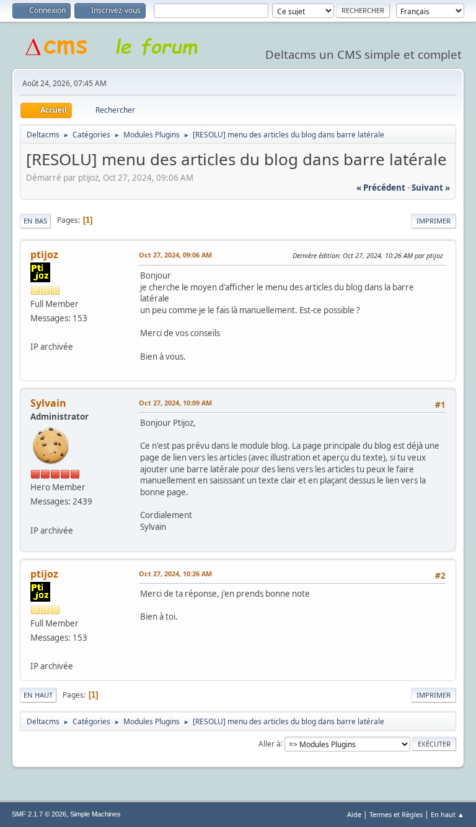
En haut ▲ (447, 814)
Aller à (269, 743)
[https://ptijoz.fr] (35, 332)
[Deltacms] (35, 515)
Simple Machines (95, 814)
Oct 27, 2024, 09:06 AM (175, 254)
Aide (354, 814)
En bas (35, 220)
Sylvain (48, 403)
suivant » (431, 187)
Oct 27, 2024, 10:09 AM (175, 402)
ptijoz (44, 254)
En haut (38, 694)
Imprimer (433, 220)
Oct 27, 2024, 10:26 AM (175, 573)
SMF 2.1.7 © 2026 (39, 814)
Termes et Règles (396, 814)
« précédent (380, 187)
